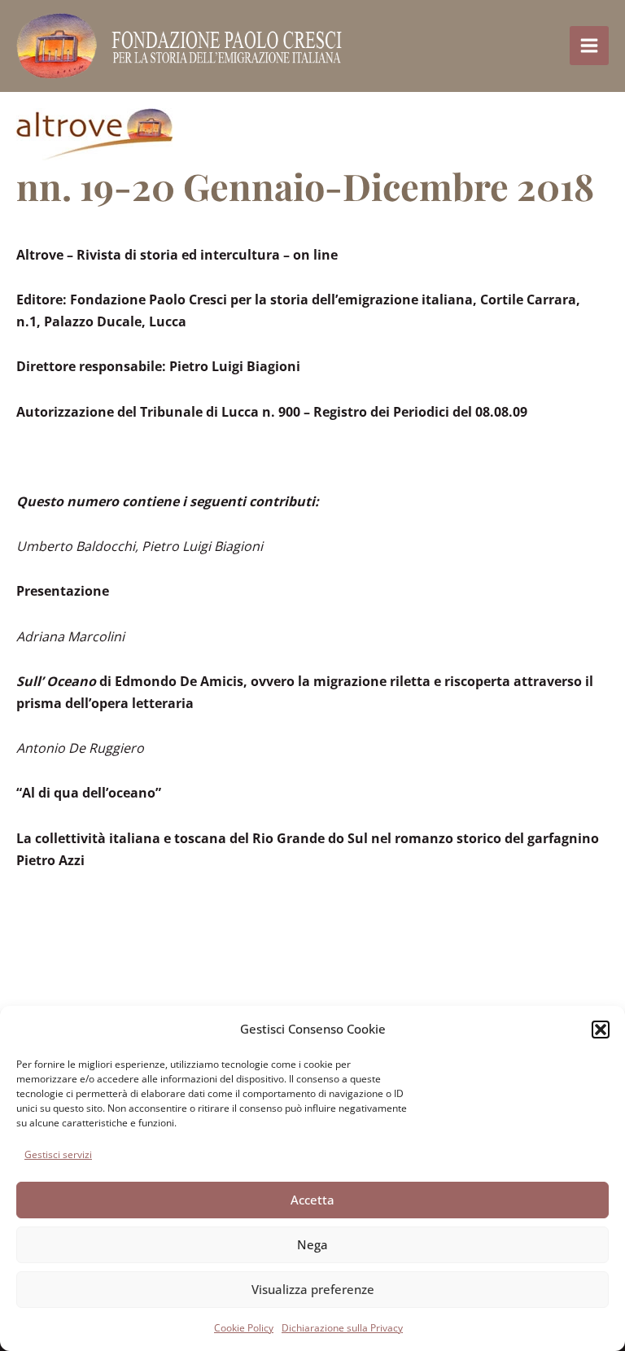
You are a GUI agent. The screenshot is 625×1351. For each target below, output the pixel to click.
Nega (312, 1244)
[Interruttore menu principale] (589, 45)
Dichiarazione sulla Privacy (342, 1328)
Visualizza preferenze (312, 1289)
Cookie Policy (243, 1328)
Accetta (312, 1199)
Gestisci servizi (58, 1154)
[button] (600, 1029)
